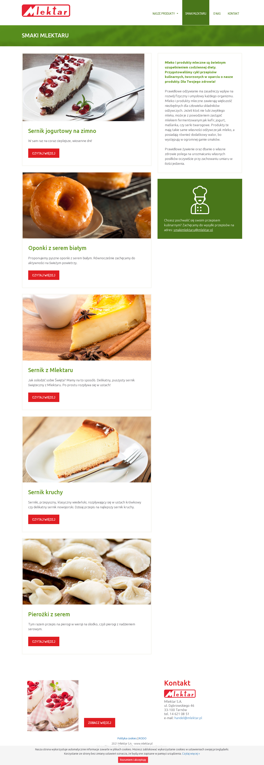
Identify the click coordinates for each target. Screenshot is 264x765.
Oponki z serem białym (57, 248)
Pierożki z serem (49, 614)
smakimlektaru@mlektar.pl (193, 230)
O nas (217, 13)
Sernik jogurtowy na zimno (62, 131)
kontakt (233, 13)
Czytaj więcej (43, 153)
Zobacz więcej (99, 722)
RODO (142, 738)
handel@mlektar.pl (188, 718)
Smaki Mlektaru (195, 13)
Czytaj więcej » (191, 753)
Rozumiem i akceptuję (133, 759)
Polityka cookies (127, 738)
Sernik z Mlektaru (50, 370)
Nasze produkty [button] (166, 14)
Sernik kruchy (45, 492)
